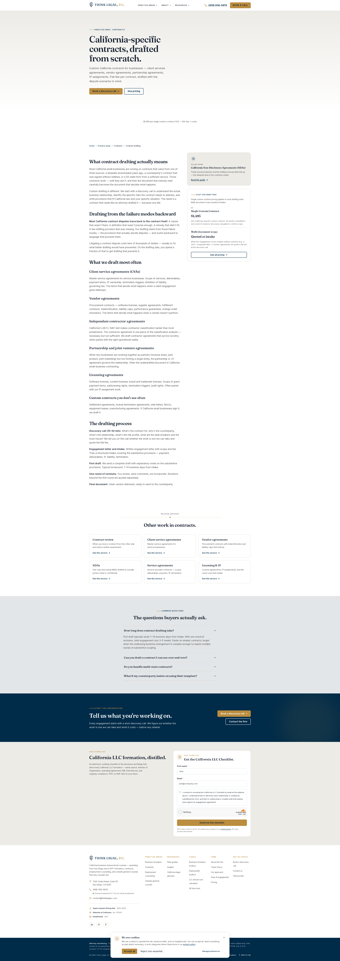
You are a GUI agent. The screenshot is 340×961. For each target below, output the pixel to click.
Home (91, 146)
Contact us (237, 871)
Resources (181, 5)
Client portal (238, 876)
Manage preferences (211, 951)
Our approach (217, 872)
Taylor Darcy (216, 867)
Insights (170, 867)
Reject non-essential (151, 951)
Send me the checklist (212, 822)
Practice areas (146, 5)
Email (180, 778)
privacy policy (226, 829)
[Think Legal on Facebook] (105, 924)
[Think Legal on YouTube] (98, 924)
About (165, 5)
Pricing (214, 882)
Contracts (118, 146)
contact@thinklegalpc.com (105, 898)
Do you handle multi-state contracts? (148, 666)
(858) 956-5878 (217, 5)
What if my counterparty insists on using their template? (160, 676)
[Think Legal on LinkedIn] (92, 924)
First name (182, 766)
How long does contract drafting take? (149, 630)
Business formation (153, 862)
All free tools (194, 888)
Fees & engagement (220, 877)
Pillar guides (172, 862)
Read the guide (198, 180)
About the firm (217, 862)
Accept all (129, 951)
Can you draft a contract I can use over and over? (155, 657)
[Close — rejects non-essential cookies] (224, 937)
